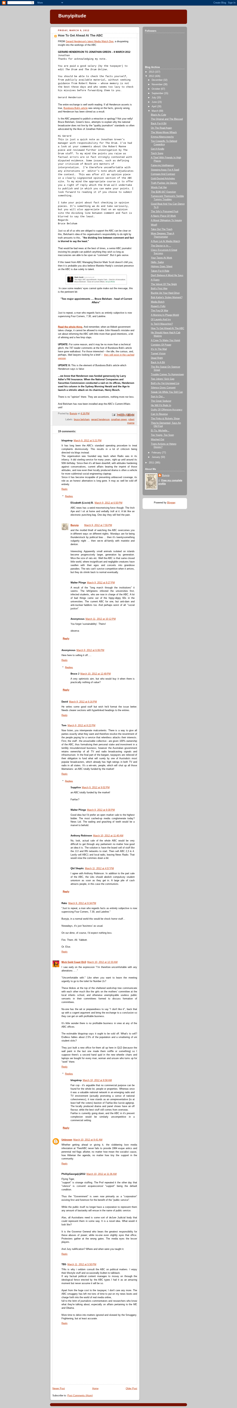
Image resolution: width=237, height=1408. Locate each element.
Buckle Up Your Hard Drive (165, 293)
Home (95, 1388)
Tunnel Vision (158, 353)
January (156, 457)
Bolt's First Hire (159, 288)
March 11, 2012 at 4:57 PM (99, 868)
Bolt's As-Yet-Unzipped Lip (165, 383)
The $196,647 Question (163, 192)
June (155, 102)
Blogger (171, 502)
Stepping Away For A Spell (165, 170)
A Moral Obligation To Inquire (166, 220)
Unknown (66, 1140)
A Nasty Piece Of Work (163, 216)
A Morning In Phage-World (165, 315)
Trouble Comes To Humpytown (167, 374)
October (156, 89)
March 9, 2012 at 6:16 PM (83, 701)
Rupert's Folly (158, 306)
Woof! (154, 225)
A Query (155, 280)
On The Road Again (161, 128)
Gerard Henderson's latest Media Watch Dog (89, 41)
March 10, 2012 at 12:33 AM (102, 962)
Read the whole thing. (70, 327)
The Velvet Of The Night (164, 284)
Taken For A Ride (160, 271)
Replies (69, 496)
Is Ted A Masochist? (162, 324)
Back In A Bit (158, 362)
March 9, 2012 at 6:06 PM (90, 650)
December (157, 80)
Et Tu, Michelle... (160, 430)
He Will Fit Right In (161, 405)
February (157, 452)
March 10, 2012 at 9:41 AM (87, 1140)
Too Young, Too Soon (162, 435)
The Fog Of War (159, 310)
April (154, 106)
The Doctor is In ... (161, 245)
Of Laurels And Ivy (161, 319)
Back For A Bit (158, 123)
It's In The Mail (159, 349)
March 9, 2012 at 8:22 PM (81, 725)
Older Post (131, 1388)
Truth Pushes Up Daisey (164, 183)
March (155, 111)
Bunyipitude (72, 16)
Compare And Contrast (163, 174)
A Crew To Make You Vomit (165, 340)
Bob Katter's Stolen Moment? (166, 297)
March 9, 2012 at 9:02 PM (96, 787)
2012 (152, 76)
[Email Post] (113, 414)
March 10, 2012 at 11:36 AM (101, 1174)
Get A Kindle (157, 149)
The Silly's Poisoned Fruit (164, 211)
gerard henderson (100, 419)
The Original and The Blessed (167, 119)
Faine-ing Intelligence (162, 165)
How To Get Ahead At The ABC (167, 328)
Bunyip (75, 525)
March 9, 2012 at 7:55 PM (98, 525)
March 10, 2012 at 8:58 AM (97, 1080)
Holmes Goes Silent (161, 266)
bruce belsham (82, 419)
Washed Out (157, 439)
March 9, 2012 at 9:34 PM (82, 903)
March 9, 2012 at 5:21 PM (87, 440)
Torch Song (157, 153)
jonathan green (119, 419)
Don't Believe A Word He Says (167, 275)
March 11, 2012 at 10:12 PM (101, 619)
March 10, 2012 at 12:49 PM (95, 674)
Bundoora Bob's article (76, 108)
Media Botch (157, 302)
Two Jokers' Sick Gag (162, 379)
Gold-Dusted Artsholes (163, 178)
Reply (64, 489)
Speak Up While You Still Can (167, 392)
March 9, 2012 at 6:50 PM (108, 503)
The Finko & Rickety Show (165, 418)
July (154, 97)
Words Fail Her (159, 187)
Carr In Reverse (159, 414)
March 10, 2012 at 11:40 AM (108, 835)
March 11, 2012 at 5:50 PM (81, 1264)
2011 (152, 462)
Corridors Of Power (161, 345)
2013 (152, 72)
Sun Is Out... (158, 396)
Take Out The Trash (161, 229)
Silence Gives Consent (163, 387)
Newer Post (58, 1388)
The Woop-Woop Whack (164, 132)
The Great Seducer (161, 401)
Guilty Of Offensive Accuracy (166, 409)
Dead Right (157, 358)
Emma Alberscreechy (162, 137)
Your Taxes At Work (161, 258)
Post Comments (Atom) (80, 1395)
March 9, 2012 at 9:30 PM (101, 810)
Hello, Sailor (157, 262)
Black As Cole (158, 115)
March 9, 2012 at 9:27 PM (101, 582)
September (158, 93)
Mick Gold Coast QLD (73, 962)
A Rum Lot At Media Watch (165, 241)
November (157, 84)
